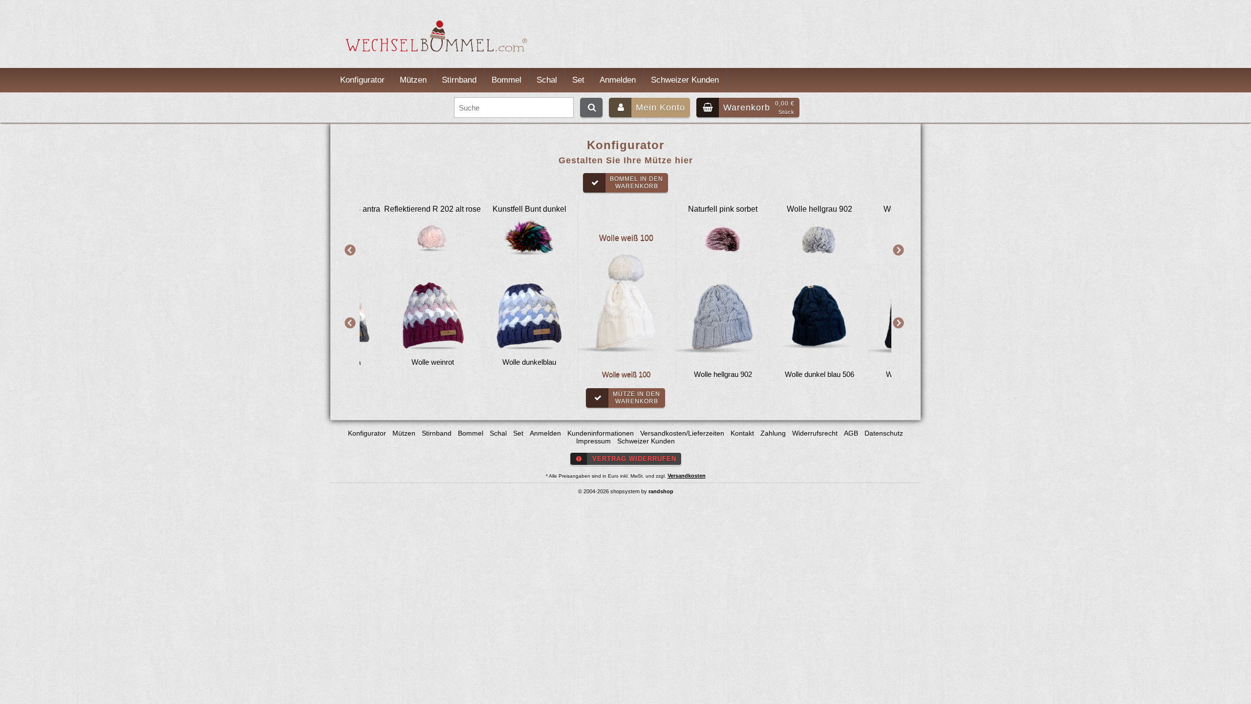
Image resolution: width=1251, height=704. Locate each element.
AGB (851, 433)
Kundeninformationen (600, 433)
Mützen (413, 80)
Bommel (506, 80)
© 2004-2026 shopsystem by (625, 491)
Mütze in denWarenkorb (636, 398)
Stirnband (459, 80)
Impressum (593, 441)
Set (578, 80)
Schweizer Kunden (685, 80)
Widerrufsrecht (815, 433)
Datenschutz (883, 433)
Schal (547, 80)
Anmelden (618, 80)
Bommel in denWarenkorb (636, 183)
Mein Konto (660, 107)
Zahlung (773, 433)
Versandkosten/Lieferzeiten (682, 433)
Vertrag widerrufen (634, 458)
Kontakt (742, 433)
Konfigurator (362, 80)
